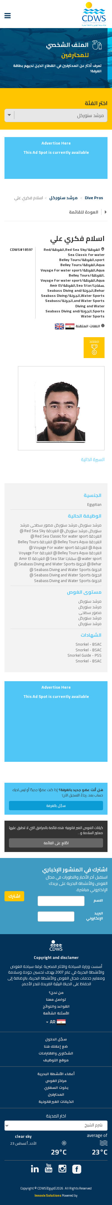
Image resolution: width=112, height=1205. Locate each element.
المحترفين (56, 1095)
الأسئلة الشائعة (56, 1014)
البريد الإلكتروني (94, 916)
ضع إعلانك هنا (56, 1047)
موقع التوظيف (56, 1060)
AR (52, 1021)
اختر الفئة (96, 103)
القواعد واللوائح (56, 1007)
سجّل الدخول (56, 1040)
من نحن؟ (56, 993)
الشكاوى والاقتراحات (56, 1054)
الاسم (98, 900)
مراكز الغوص (56, 1081)
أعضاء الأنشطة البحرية (56, 1074)
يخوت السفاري (56, 1088)
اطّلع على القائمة (56, 842)
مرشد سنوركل (63, 198)
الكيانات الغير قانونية (56, 1102)
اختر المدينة (56, 1116)
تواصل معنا (56, 1000)
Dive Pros (94, 198)
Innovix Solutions (48, 1195)
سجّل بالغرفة (56, 805)
